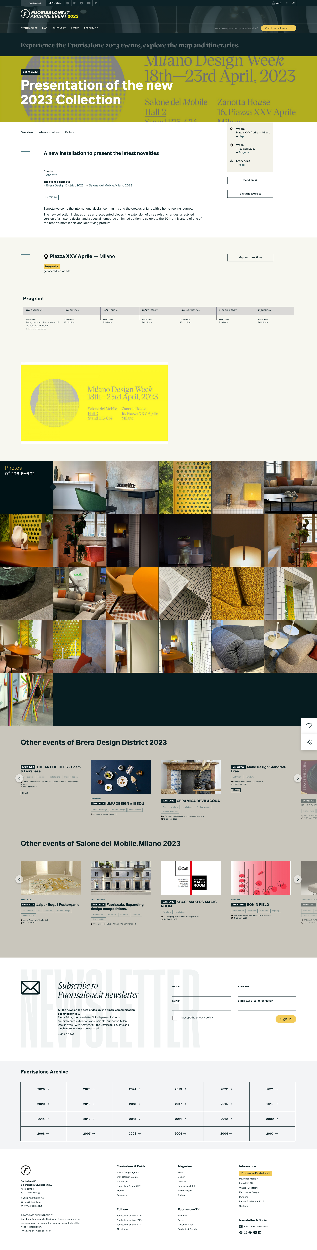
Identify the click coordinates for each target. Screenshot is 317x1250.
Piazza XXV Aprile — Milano (253, 132)
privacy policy (204, 1017)
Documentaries (185, 1225)
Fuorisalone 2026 (186, 1186)
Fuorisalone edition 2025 (129, 1220)
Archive (182, 1195)
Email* (176, 1001)
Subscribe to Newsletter (255, 1227)
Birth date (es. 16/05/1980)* (255, 1001)
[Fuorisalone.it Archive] (49, 13)
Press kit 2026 (246, 1183)
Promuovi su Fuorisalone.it (255, 1173)
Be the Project (185, 1191)
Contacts (243, 1206)
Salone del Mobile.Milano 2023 (110, 185)
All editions (122, 1229)
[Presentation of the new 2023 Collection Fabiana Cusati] (79, 487)
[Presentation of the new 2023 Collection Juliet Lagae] (79, 540)
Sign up (286, 1019)
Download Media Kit (249, 1179)
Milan (180, 1173)
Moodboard (122, 1182)
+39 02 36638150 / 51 (34, 1198)
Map (44, 28)
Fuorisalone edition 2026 (129, 1216)
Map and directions (250, 257)
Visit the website (250, 194)
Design (181, 1177)
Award (75, 28)
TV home (182, 1216)
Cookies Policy (43, 1231)
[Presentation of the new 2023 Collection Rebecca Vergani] (185, 593)
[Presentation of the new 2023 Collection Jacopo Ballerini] (26, 593)
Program (243, 152)
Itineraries (59, 28)
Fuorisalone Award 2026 (129, 1186)
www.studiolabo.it (33, 1206)
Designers (122, 1195)
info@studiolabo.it (33, 1202)
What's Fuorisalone (249, 1188)
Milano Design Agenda (128, 1173)
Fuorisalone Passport (249, 1192)
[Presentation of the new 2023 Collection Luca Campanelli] (132, 540)
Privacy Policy (27, 1231)
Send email (250, 180)
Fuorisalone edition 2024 (129, 1225)
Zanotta (51, 175)
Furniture (51, 197)
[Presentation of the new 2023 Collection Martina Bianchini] (132, 646)
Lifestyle (182, 1182)
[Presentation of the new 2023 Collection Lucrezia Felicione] (79, 646)
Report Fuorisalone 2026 (251, 1201)
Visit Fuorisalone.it (276, 28)
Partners (243, 1197)
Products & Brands (187, 1229)
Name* (176, 987)
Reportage (91, 28)
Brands (120, 1191)
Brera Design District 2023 (64, 185)
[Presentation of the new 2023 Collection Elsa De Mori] (237, 540)
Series (181, 1220)
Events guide (29, 28)
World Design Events (127, 1177)
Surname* (244, 987)
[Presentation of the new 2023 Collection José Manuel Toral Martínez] (26, 540)
